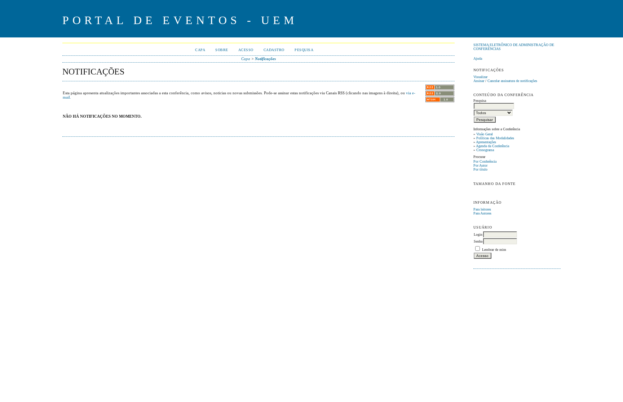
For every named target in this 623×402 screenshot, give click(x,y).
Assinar (478, 81)
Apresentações (486, 142)
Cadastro (274, 50)
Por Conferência (484, 161)
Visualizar (480, 77)
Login (478, 234)
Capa (200, 50)
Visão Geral (484, 134)
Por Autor (480, 165)
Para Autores (482, 213)
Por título (480, 169)
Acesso (245, 50)
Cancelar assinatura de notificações (512, 81)
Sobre (221, 50)
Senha (478, 241)
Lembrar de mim (494, 250)
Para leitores (482, 209)
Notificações (265, 59)
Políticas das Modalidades (495, 138)
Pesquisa (304, 50)
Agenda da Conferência (492, 146)
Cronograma (485, 150)
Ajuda (477, 58)
